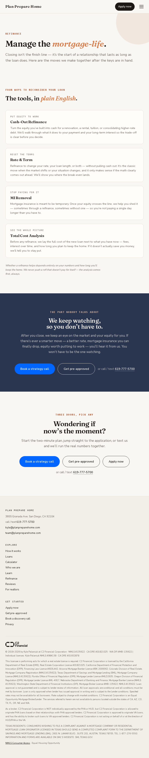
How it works (13, 551)
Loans (9, 556)
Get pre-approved (76, 369)
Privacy (9, 624)
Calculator (11, 562)
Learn (8, 573)
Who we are (12, 567)
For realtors (12, 589)
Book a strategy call (34, 369)
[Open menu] (141, 6)
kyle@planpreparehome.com (22, 527)
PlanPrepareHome (23, 6)
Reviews (10, 584)
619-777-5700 (125, 369)
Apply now (125, 6)
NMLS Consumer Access (17, 743)
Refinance (11, 578)
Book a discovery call (17, 618)
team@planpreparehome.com (23, 533)
